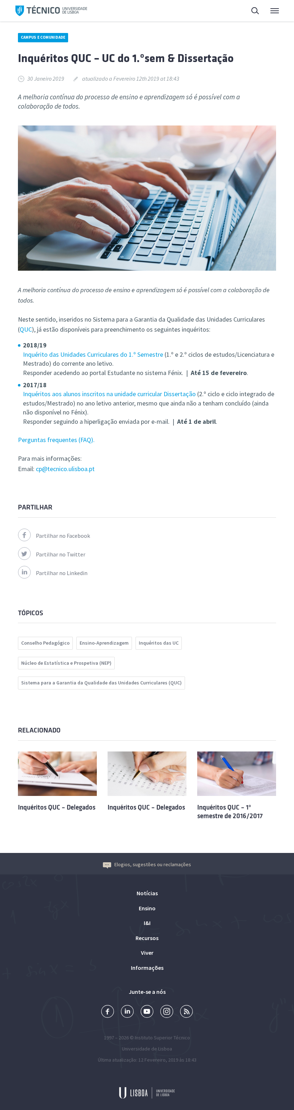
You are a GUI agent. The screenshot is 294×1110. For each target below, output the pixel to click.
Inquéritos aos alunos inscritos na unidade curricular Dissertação (109, 394)
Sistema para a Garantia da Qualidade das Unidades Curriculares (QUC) (101, 682)
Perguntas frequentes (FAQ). (56, 440)
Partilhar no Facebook (63, 535)
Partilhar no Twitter (60, 554)
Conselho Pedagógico (45, 643)
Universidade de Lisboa (147, 1048)
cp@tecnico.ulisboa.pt (65, 469)
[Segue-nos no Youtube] (147, 1012)
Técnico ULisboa (51, 10)
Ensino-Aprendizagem (104, 643)
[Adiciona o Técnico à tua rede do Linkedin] (127, 1012)
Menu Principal (270, 11)
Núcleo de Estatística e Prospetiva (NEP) (66, 663)
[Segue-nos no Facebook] (107, 1012)
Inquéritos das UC (159, 643)
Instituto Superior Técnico (162, 1037)
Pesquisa (251, 11)
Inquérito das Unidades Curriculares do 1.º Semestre (93, 354)
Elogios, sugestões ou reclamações (152, 864)
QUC (26, 329)
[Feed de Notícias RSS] (186, 1012)
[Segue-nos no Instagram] (166, 1012)
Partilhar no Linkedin (61, 573)
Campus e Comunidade (43, 37)
